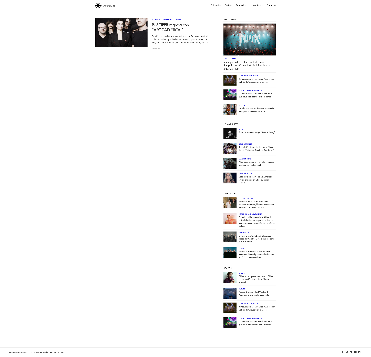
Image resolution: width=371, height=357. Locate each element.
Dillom (242, 273)
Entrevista (244, 233)
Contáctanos (35, 352)
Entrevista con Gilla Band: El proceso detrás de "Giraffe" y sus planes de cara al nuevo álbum (256, 239)
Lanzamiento (168, 19)
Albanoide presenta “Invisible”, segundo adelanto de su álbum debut (256, 163)
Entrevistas (216, 5)
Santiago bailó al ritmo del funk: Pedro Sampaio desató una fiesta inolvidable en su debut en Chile (247, 65)
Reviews (228, 5)
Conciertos (241, 5)
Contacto (271, 5)
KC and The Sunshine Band (251, 90)
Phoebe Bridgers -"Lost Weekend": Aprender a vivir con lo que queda (254, 293)
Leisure (242, 248)
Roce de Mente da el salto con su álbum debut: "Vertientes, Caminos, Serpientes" (256, 148)
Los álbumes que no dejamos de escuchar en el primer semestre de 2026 (257, 110)
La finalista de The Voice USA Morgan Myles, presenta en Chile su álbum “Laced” (255, 180)
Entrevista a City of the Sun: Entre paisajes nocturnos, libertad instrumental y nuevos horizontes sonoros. (256, 205)
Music (178, 19)
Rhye (241, 129)
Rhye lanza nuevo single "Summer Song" (257, 132)
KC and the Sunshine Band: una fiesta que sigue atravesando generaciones (255, 95)
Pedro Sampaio (230, 58)
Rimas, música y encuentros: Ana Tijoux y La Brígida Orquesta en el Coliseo (257, 80)
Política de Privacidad (53, 352)
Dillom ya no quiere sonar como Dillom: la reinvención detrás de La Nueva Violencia (256, 279)
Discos (242, 105)
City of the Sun (246, 198)
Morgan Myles (245, 174)
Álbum (242, 289)
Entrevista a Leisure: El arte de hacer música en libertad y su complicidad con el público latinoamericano (256, 255)
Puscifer (156, 19)
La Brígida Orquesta (248, 76)
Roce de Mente (245, 144)
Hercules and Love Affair (250, 214)
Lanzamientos (256, 5)
